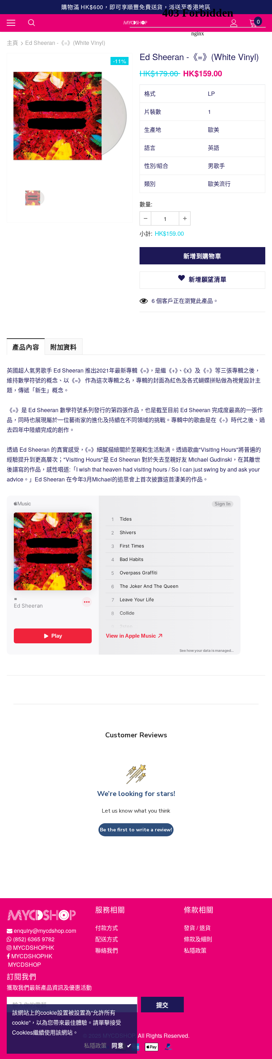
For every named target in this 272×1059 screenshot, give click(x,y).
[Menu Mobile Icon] (11, 23)
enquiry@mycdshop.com (45, 930)
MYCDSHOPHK (33, 947)
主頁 (12, 43)
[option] (70, 116)
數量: (146, 204)
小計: (146, 233)
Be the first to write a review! (136, 829)
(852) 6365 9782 (34, 939)
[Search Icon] (31, 23)
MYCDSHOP (24, 964)
